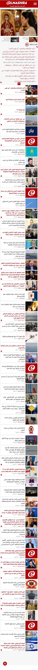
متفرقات (22, 133)
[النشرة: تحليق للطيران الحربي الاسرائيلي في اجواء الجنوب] (31, 203)
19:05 (16, 308)
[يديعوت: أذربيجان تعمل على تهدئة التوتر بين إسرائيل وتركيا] (31, 440)
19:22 (16, 298)
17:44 (18, 370)
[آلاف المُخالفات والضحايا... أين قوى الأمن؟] (31, 90)
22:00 (16, 205)
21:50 (15, 217)
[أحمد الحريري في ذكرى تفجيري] (31, 543)
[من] (31, 121)
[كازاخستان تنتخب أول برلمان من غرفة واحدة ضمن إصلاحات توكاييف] (31, 244)
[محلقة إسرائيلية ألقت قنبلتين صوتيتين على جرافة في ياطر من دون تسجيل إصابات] (31, 574)
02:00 (16, 123)
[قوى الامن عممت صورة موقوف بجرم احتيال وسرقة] (31, 296)
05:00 (16, 92)
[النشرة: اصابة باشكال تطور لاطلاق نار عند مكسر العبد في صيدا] (31, 306)
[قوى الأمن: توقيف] (31, 595)
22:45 (15, 164)
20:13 (15, 267)
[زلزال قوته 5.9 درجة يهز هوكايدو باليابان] (31, 337)
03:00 (16, 112)
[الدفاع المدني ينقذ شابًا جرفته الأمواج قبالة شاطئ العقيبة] (31, 584)
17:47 (18, 361)
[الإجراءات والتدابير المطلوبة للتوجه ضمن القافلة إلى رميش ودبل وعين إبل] (31, 131)
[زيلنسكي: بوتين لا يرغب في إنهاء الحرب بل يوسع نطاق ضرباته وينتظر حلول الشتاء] (31, 564)
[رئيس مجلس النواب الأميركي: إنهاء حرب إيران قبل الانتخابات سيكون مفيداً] (31, 234)
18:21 (15, 338)
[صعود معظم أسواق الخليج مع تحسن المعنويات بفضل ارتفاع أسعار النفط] (31, 389)
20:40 (15, 258)
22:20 (15, 186)
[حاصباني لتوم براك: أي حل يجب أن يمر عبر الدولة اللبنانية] (31, 378)
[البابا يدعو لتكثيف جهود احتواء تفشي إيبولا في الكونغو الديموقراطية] (31, 481)
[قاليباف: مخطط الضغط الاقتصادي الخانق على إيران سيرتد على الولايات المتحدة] (31, 265)
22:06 (16, 195)
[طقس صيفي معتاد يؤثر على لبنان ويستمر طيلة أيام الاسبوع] (31, 636)
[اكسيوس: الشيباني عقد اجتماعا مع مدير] (31, 285)
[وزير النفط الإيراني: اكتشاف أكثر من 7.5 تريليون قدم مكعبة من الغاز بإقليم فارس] (31, 471)
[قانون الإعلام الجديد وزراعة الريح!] (31, 100)
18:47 (15, 330)
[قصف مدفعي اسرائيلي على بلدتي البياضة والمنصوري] (31, 347)
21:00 (15, 247)
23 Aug (15, 391)
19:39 (15, 288)
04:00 (16, 101)
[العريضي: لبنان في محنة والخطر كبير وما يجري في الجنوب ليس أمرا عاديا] (31, 368)
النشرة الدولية (21, 154)
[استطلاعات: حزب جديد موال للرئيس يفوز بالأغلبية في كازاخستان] (31, 152)
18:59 (15, 320)
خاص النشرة (22, 92)
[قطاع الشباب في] (31, 399)
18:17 (16, 350)
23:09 (15, 154)
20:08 (15, 279)
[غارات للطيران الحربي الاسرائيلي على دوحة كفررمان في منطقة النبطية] (31, 193)
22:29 (15, 176)
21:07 (15, 236)
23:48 (17, 133)
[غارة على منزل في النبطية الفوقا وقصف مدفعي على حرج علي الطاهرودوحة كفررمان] (31, 141)
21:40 (18, 227)
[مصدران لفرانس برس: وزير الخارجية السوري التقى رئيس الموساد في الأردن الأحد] (31, 182)
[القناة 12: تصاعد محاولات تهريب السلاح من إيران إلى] (31, 213)
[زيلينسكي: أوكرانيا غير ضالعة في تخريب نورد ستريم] (31, 162)
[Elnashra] (17, 3)
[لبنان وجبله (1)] (31, 110)
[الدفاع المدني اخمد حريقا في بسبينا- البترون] (31, 430)
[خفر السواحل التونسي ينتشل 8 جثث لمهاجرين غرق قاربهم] (31, 419)
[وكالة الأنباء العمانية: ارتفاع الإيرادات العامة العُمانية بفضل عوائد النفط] (31, 492)
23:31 (16, 145)
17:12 (18, 381)
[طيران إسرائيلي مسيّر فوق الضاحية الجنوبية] (31, 625)
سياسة (23, 227)
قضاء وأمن (22, 145)
